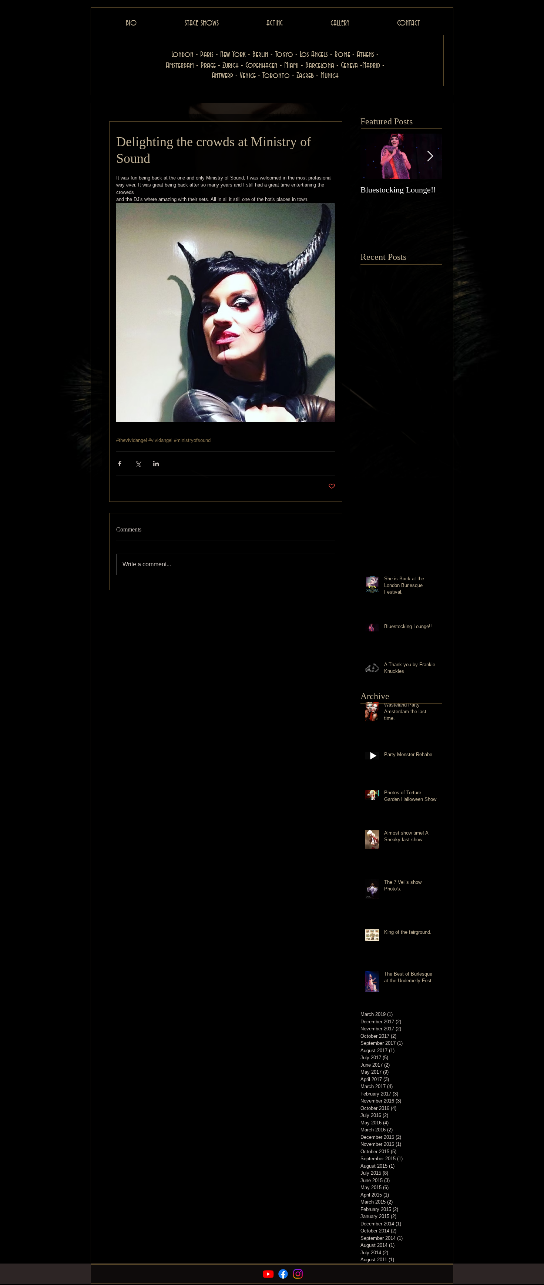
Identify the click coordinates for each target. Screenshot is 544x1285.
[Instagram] (298, 1274)
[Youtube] (268, 1274)
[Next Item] (430, 156)
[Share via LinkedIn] (155, 463)
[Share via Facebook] (119, 463)
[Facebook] (283, 1274)
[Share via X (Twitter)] (137, 463)
